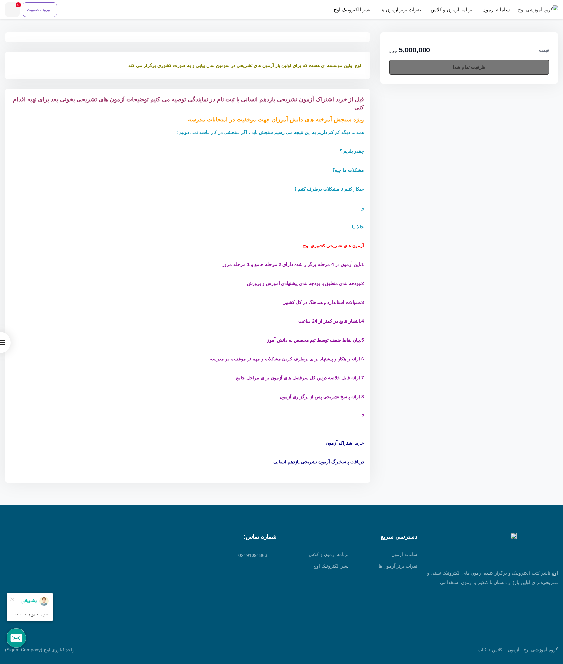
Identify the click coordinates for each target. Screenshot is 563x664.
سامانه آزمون (496, 9)
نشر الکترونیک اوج (352, 9)
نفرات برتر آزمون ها (400, 9)
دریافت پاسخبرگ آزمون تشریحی (332, 461)
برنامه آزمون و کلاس (451, 9)
